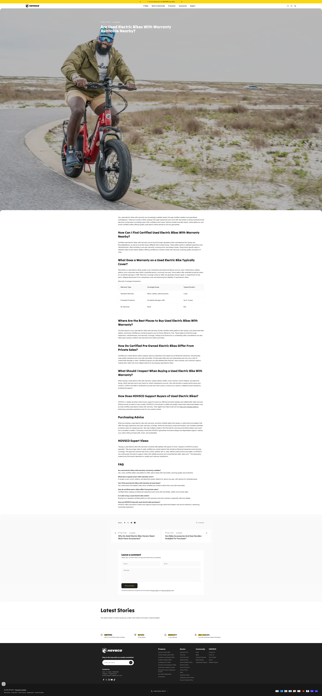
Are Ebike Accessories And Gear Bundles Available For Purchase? (183, 537)
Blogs (197, 654)
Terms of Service (166, 590)
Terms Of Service (184, 667)
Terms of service (22, 692)
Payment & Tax (184, 652)
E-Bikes (145, 6)
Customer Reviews (201, 657)
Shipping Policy (184, 660)
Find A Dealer (212, 657)
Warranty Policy (184, 665)
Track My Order (184, 657)
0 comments (201, 522)
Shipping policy (30, 692)
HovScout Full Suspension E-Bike (167, 665)
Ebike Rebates (200, 660)
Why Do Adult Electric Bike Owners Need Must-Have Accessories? (136, 537)
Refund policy (7, 692)
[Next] (181, 1)
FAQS (181, 672)
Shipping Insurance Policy (187, 677)
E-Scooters (171, 6)
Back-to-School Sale (158, 6)
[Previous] (140, 1)
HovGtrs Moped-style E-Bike (166, 654)
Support (192, 6)
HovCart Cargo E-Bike (164, 652)
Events (211, 660)
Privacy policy (14, 692)
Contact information (39, 692)
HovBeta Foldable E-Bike (165, 660)
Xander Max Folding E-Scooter (166, 667)
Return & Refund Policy (186, 662)
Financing (182, 654)
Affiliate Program (213, 662)
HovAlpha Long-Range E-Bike (166, 657)
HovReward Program (201, 662)
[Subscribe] (130, 662)
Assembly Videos (184, 675)
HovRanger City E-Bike (164, 662)
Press (197, 652)
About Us (211, 654)
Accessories (183, 6)
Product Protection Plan (186, 680)
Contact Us (212, 652)
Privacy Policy (155, 590)
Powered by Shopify (20, 690)
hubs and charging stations (189, 407)
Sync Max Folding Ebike (164, 674)
